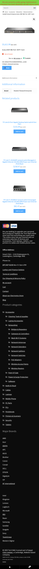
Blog (4, 300)
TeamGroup (7, 537)
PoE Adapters (16, 360)
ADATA (5, 446)
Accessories (12, 12)
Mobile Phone (10, 399)
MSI (4, 514)
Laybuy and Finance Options (13, 270)
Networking (19, 12)
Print (7, 68)
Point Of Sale (13, 373)
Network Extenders (18, 347)
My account (7, 283)
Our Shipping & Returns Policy (14, 278)
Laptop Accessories (15, 321)
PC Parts (8, 403)
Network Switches (27, 12)
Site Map (4, 561)
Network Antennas (18, 342)
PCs (6, 407)
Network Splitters (18, 351)
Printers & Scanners (13, 416)
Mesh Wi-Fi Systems (18, 338)
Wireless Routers (17, 368)
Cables (8, 390)
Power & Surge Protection (18, 377)
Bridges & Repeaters (19, 329)
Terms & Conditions (10, 274)
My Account (10, 567)
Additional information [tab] (9, 78)
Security (8, 420)
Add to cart (19, 131)
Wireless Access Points (19, 364)
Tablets (8, 424)
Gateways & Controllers (20, 334)
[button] (33, 19)
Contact (6, 291)
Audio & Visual (10, 386)
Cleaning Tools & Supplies (18, 316)
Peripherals (9, 412)
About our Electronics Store (13, 295)
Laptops (8, 394)
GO (35, 8)
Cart (4, 287)
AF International (9, 483)
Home (6, 12)
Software (11, 381)
